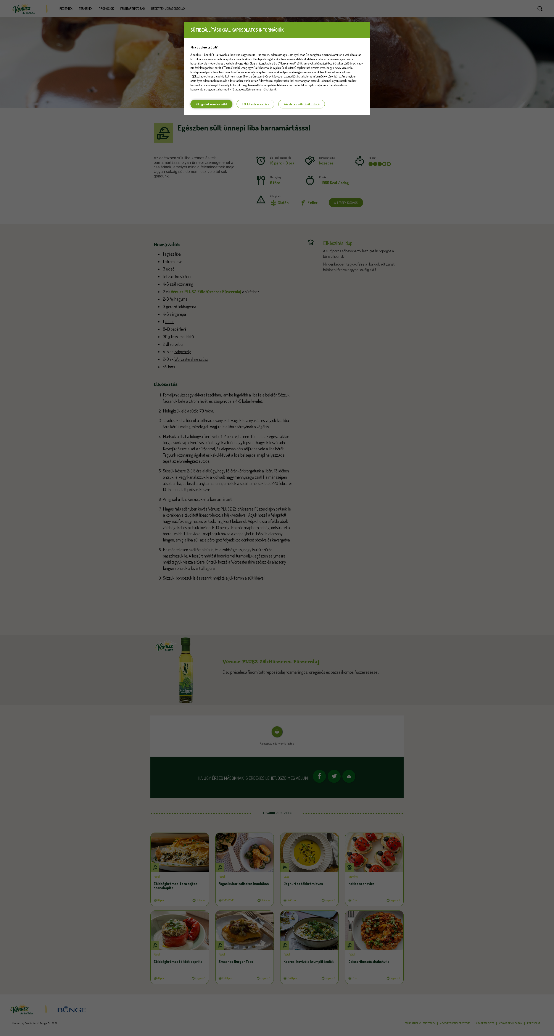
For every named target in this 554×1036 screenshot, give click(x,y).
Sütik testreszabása (255, 104)
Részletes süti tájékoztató (301, 104)
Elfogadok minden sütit (211, 104)
